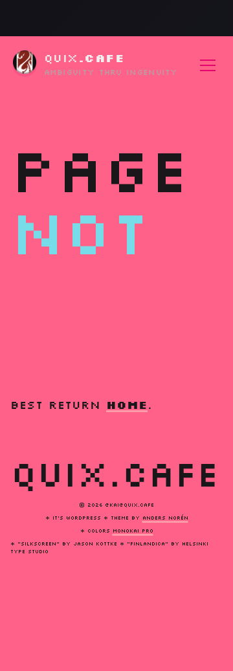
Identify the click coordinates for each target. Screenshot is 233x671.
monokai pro (133, 530)
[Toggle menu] (207, 65)
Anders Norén (165, 517)
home (127, 404)
